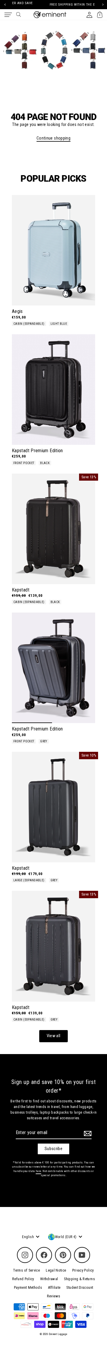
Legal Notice (56, 1270)
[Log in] (89, 15)
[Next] (102, 4)
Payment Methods (28, 1287)
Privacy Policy (83, 1270)
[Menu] (8, 14)
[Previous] (5, 4)
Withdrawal (49, 1279)
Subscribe (53, 1148)
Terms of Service (26, 1270)
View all (54, 1035)
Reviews (53, 1296)
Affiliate (54, 1287)
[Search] (18, 14)
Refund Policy (23, 1279)
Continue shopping (53, 138)
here (38, 1171)
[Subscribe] (87, 1133)
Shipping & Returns (79, 1279)
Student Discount (79, 1287)
